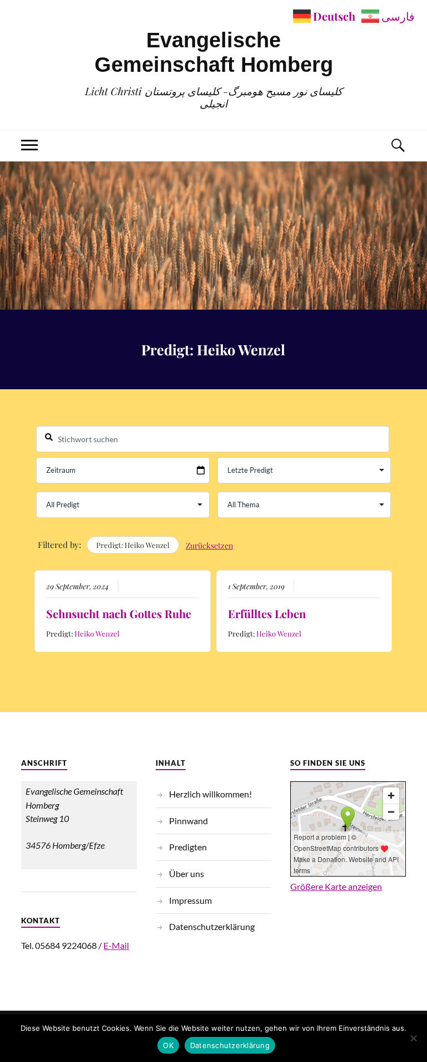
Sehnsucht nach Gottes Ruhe (118, 613)
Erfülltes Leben (267, 613)
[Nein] (413, 1038)
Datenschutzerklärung (212, 926)
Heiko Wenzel (97, 633)
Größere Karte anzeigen (336, 886)
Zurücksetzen (209, 545)
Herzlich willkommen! (210, 794)
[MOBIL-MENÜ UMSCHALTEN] (29, 145)
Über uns (186, 873)
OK (168, 1045)
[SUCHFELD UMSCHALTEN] (397, 145)
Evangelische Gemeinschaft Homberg (214, 52)
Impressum (190, 900)
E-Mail (116, 945)
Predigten (188, 846)
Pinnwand (188, 820)
